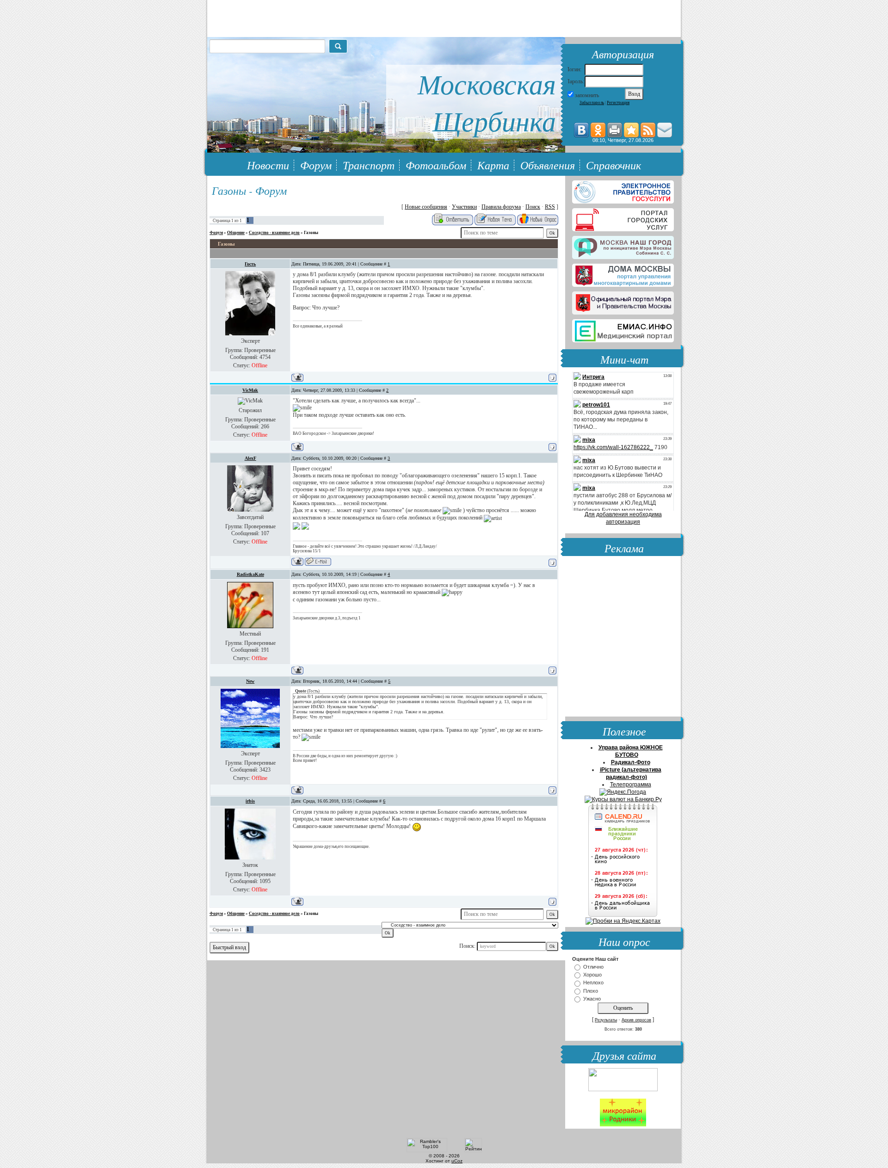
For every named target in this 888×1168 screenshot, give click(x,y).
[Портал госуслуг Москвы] (623, 218)
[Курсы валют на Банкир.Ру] (623, 799)
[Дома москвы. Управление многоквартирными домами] (623, 273)
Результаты (606, 1020)
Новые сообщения (426, 207)
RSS (550, 207)
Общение (236, 232)
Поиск (532, 207)
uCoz (456, 1160)
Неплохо (593, 983)
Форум (316, 164)
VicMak (250, 390)
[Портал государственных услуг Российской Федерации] (623, 190)
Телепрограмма (630, 784)
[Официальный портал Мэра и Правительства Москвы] (623, 301)
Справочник (613, 164)
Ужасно (592, 998)
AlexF (250, 458)
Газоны (311, 232)
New (250, 681)
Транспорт (369, 164)
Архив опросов (636, 1020)
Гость (250, 263)
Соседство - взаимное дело (274, 232)
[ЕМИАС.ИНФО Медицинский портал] (623, 329)
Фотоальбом (436, 164)
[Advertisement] (623, 637)
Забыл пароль (592, 102)
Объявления (547, 164)
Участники (464, 207)
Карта (493, 164)
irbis (250, 800)
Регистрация (618, 102)
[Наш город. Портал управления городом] (623, 245)
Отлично (593, 967)
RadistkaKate (250, 574)
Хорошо (592, 974)
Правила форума (501, 207)
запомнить (587, 95)
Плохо (590, 991)
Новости (268, 164)
